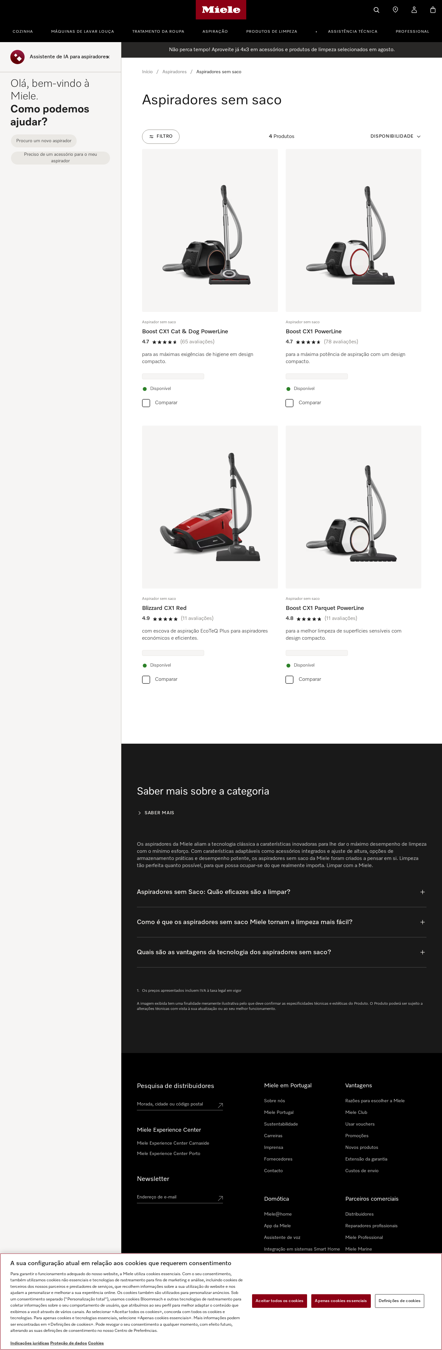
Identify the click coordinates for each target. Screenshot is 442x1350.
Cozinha (23, 32)
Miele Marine (358, 1249)
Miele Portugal (278, 1112)
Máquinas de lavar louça (82, 32)
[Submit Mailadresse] (220, 1198)
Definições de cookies (400, 1301)
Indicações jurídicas (29, 1343)
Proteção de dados (68, 1343)
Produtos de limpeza (271, 32)
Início (147, 72)
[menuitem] (26, 30)
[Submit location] (220, 1105)
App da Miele (277, 1226)
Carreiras (273, 1136)
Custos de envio (362, 1171)
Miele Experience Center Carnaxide (173, 1143)
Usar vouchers (360, 1124)
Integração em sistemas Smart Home (302, 1249)
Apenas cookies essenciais (341, 1301)
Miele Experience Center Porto (168, 1153)
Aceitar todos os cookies (280, 1301)
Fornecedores (278, 1159)
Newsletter (153, 1179)
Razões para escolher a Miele (375, 1101)
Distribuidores (359, 1214)
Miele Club (356, 1112)
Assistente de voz (282, 1237)
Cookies (96, 1343)
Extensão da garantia (366, 1159)
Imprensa (273, 1147)
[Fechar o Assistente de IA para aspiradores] (108, 57)
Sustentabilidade (281, 1124)
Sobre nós (274, 1101)
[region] (221, 1301)
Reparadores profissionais (371, 1226)
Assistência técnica (353, 32)
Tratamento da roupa (158, 32)
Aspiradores (174, 72)
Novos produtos (361, 1147)
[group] (210, 279)
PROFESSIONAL (412, 32)
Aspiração (215, 32)
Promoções (357, 1136)
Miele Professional (364, 1237)
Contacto (273, 1171)
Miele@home (278, 1214)
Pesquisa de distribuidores (175, 1086)
